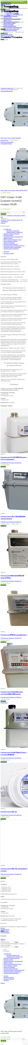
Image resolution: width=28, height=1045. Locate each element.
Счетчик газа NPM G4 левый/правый (14, 635)
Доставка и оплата (9, 253)
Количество (5, 212)
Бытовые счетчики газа (15, 462)
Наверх (3, 983)
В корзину (3, 214)
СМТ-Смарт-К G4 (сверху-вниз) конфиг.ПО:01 (14, 190)
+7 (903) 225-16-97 (6, 3)
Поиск (16, 942)
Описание (6, 251)
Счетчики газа (9, 88)
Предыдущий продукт (7, 91)
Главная (3, 88)
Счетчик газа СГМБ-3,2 (9, 812)
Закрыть (3, 223)
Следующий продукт (6, 143)
